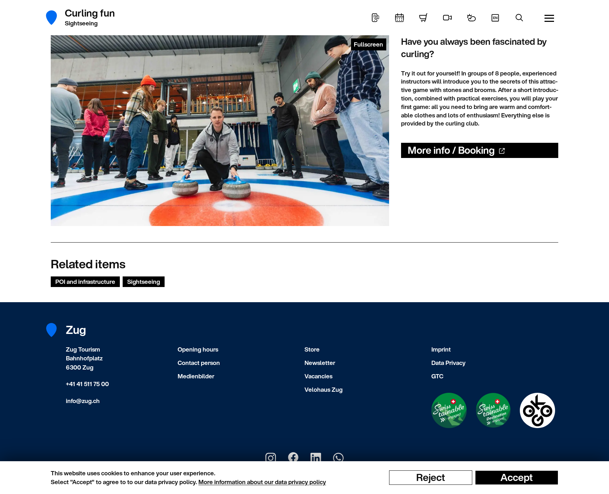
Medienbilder (196, 376)
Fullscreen (368, 44)
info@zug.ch (83, 400)
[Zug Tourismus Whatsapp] (338, 458)
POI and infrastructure (85, 281)
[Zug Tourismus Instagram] (270, 458)
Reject (430, 477)
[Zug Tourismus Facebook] (293, 458)
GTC (437, 376)
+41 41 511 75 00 (87, 383)
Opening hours (198, 349)
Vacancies (318, 376)
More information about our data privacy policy (262, 481)
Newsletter (319, 362)
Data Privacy (448, 362)
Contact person (199, 362)
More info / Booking (451, 150)
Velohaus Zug (323, 389)
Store (312, 349)
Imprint (441, 349)
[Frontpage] (55, 18)
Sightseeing (143, 281)
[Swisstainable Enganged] (449, 410)
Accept (516, 477)
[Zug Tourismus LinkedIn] (315, 458)
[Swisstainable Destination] (493, 410)
